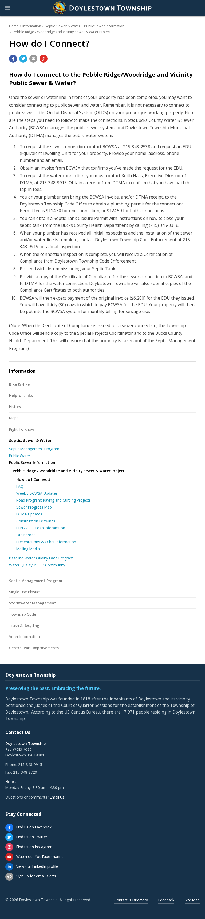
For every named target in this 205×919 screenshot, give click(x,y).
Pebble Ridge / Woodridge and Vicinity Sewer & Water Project (62, 31)
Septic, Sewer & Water (62, 25)
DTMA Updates (29, 514)
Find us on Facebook (34, 826)
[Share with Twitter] (23, 59)
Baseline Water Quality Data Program (41, 558)
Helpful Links (21, 395)
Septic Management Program (34, 448)
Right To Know (21, 429)
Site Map (192, 899)
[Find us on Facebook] (9, 828)
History (15, 406)
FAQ (19, 486)
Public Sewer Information (104, 25)
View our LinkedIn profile (37, 866)
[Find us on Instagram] (9, 847)
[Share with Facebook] (13, 59)
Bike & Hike (19, 384)
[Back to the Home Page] (102, 8)
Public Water (19, 455)
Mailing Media (28, 548)
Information (31, 25)
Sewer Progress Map (34, 507)
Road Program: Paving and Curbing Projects (53, 500)
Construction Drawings (35, 520)
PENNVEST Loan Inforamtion (40, 527)
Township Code (22, 614)
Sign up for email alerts (36, 875)
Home (14, 25)
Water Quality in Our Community (37, 564)
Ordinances (26, 534)
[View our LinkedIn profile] (9, 867)
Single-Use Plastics (25, 591)
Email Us (57, 797)
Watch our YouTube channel (40, 856)
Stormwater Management (32, 603)
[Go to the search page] (196, 8)
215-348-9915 (30, 764)
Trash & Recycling (24, 625)
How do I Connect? (33, 479)
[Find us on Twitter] (9, 837)
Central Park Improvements (34, 647)
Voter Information (24, 636)
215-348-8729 (25, 772)
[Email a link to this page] (33, 59)
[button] (7, 8)
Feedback (166, 899)
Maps (13, 417)
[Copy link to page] (44, 59)
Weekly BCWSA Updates (37, 493)
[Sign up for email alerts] (9, 877)
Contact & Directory (131, 899)
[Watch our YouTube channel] (9, 857)
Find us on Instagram (34, 846)
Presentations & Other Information (46, 541)
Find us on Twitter (31, 836)
